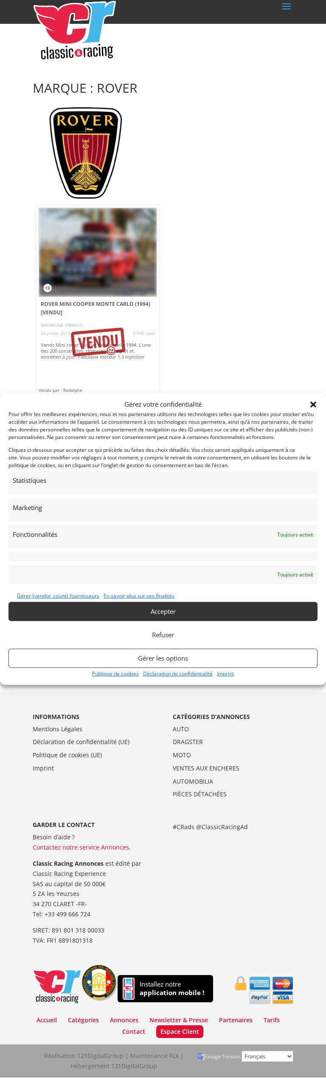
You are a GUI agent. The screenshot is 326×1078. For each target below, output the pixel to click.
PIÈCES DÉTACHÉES (200, 794)
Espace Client (179, 1031)
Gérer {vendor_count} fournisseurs (58, 595)
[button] (313, 404)
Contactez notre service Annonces (81, 847)
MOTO (182, 755)
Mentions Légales (57, 729)
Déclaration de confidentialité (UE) (81, 742)
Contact (133, 1031)
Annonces (124, 1020)
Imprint (225, 673)
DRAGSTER (188, 742)
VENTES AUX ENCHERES (206, 768)
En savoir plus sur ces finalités (139, 595)
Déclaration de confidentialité (178, 673)
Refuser (163, 634)
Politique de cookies (115, 673)
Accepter (163, 611)
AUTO (181, 729)
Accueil (47, 1020)
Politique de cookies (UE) (67, 755)
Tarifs (272, 1020)
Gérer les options (163, 658)
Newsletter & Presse (178, 1020)
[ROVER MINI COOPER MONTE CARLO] (98, 299)
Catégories (83, 1020)
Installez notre (172, 988)
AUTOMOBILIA (193, 781)
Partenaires (236, 1020)
